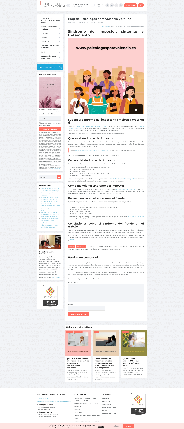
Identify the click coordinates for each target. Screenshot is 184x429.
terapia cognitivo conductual (126, 189)
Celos (104, 410)
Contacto (45, 41)
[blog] (121, 5)
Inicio (102, 26)
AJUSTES (101, 427)
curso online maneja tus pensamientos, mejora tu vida (91, 150)
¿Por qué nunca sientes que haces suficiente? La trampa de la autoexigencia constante (78, 363)
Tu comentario (73, 282)
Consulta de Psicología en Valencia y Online (90, 126)
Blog (107, 26)
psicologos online (126, 246)
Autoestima (106, 404)
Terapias (44, 33)
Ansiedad (71, 246)
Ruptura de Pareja (109, 408)
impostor (100, 246)
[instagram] (112, 5)
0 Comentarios (115, 249)
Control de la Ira (109, 414)
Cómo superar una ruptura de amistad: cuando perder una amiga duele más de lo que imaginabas (105, 363)
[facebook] (107, 5)
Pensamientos (81, 246)
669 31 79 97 (131, 5)
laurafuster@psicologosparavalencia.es (55, 401)
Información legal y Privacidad (49, 57)
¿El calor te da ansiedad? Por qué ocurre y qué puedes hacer (132, 362)
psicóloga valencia (111, 246)
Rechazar (116, 426)
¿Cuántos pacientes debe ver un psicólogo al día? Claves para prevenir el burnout (50, 214)
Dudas (96, 332)
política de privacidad (55, 168)
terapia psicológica (81, 249)
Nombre (71, 305)
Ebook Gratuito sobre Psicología (50, 47)
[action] (141, 5)
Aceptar (128, 426)
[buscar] (59, 177)
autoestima (91, 246)
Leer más (56, 277)
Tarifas (44, 37)
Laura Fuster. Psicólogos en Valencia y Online (50, 21)
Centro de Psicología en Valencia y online (122, 179)
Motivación (78, 332)
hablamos (72, 240)
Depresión (106, 401)
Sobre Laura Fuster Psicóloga (49, 28)
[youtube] (116, 5)
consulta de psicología (136, 217)
